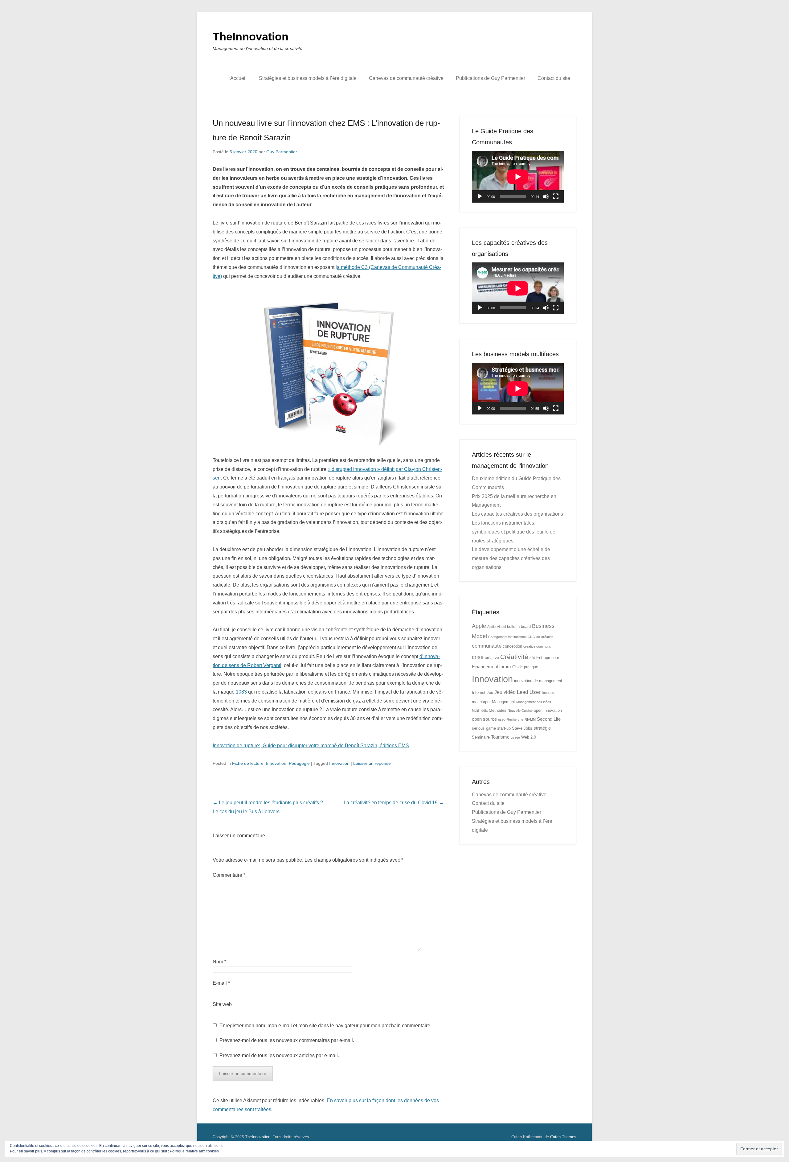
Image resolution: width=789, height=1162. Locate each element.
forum (505, 666)
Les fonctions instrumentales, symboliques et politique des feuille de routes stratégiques (513, 531)
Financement (485, 666)
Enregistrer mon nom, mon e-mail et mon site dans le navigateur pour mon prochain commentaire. (325, 1025)
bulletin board (519, 626)
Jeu (490, 692)
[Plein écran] (556, 196)
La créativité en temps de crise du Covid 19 (394, 802)
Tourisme (500, 737)
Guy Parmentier (281, 151)
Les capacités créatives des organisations (517, 514)
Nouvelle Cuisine (520, 710)
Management (503, 701)
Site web (222, 1004)
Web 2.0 (528, 737)
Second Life (549, 719)
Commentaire (229, 875)
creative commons (537, 646)
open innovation (548, 710)
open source (484, 719)
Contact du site (554, 78)
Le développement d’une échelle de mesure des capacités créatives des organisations (511, 558)
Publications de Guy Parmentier (490, 78)
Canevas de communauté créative (406, 78)
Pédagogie (299, 763)
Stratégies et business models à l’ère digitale (308, 78)
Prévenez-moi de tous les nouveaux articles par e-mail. (279, 1055)
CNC (531, 637)
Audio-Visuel (496, 626)
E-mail (221, 983)
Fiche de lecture (248, 763)
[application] (518, 177)
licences (548, 692)
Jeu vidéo (505, 692)
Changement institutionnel (507, 637)
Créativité (514, 656)
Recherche (515, 719)
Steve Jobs (522, 728)
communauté (486, 646)
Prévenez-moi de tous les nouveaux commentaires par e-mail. (286, 1040)
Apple (479, 626)
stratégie (542, 728)
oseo (501, 719)
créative (492, 657)
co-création (544, 637)
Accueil (238, 78)
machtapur (481, 701)
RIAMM (530, 719)
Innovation (276, 763)
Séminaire (481, 737)
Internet (478, 692)
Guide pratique (525, 667)
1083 (241, 691)
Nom (219, 961)
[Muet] (546, 196)
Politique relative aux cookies (194, 1151)
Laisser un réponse (372, 763)
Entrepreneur (547, 657)
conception (512, 646)
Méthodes (497, 710)
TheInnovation (250, 36)
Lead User (529, 692)
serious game (484, 728)
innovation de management (538, 680)
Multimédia (480, 710)
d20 (532, 658)
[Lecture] (480, 196)
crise (478, 657)
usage (515, 737)
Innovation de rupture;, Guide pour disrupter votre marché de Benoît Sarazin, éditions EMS (311, 745)
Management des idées (533, 702)
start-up (504, 728)
